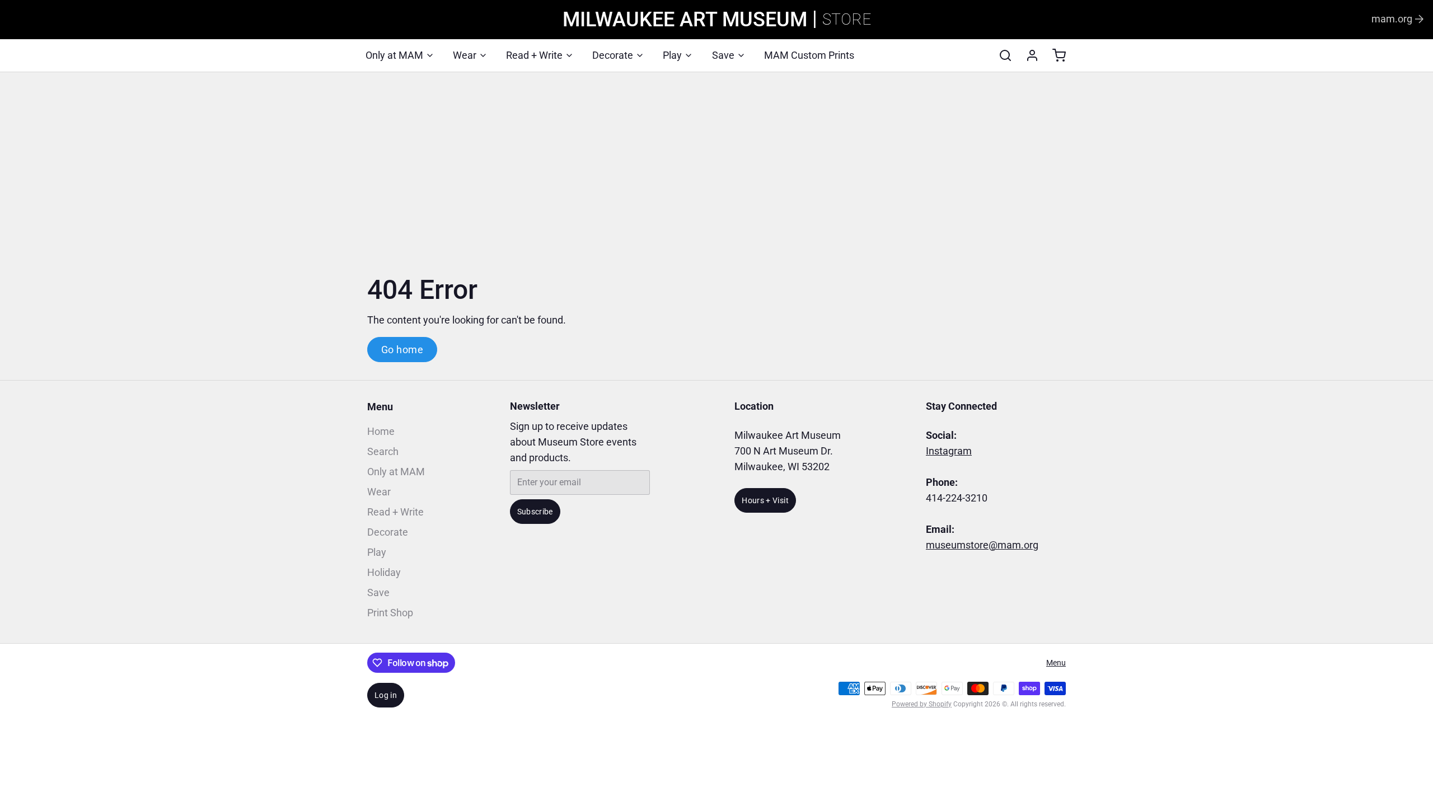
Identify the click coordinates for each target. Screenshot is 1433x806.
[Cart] (1054, 55)
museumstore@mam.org (982, 545)
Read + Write (534, 55)
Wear (464, 55)
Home (381, 431)
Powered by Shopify (922, 704)
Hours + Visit (765, 500)
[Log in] (1028, 55)
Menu (380, 407)
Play (672, 55)
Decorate (612, 55)
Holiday (384, 572)
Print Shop (390, 612)
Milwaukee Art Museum (685, 19)
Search (383, 451)
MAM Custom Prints (809, 55)
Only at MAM (394, 55)
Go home (402, 349)
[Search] (1001, 55)
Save (723, 55)
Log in (385, 695)
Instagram (949, 451)
